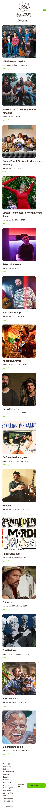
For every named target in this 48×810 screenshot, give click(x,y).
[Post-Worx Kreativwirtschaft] (24, 16)
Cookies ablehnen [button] (21, 785)
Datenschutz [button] (9, 806)
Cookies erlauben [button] (36, 785)
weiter (4, 69)
